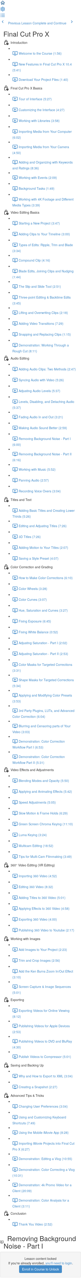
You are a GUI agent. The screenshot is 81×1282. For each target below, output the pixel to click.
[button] (2, 4)
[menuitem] (2, 10)
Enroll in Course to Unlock (40, 1269)
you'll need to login (58, 1263)
